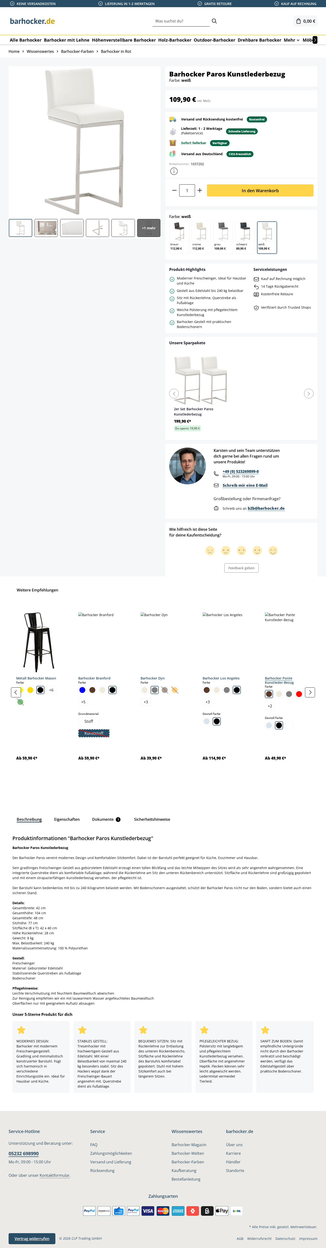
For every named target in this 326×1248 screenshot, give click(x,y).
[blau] (82, 690)
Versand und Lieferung (110, 1162)
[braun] (92, 690)
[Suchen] (214, 21)
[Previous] (174, 393)
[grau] (155, 690)
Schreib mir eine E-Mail (245, 485)
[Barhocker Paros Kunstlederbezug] (84, 141)
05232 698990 (24, 1153)
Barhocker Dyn (153, 678)
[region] (163, 692)
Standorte (235, 1170)
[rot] (299, 694)
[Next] (309, 393)
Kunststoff (96, 734)
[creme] (102, 690)
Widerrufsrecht (259, 1238)
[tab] (29, 819)
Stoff (88, 721)
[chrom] (207, 721)
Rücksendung (102, 1170)
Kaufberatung (184, 1170)
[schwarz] (40, 690)
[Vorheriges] (16, 692)
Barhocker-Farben (188, 1162)
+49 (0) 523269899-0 (241, 471)
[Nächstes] (315, 40)
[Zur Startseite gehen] (32, 21)
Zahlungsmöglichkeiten (111, 1153)
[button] (174, 171)
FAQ (93, 1144)
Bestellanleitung (186, 1179)
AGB (240, 1238)
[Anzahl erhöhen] (200, 190)
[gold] (30, 690)
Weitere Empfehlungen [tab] (37, 590)
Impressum (308, 1238)
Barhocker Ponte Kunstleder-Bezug (279, 680)
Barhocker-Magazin (189, 1144)
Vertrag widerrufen (32, 1238)
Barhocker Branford (94, 678)
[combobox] (181, 21)
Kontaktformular (55, 1175)
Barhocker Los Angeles (221, 678)
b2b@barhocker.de (266, 508)
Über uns (234, 1144)
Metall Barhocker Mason (36, 678)
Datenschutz (285, 1238)
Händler (233, 1162)
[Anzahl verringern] (174, 190)
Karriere (233, 1153)
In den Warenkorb (260, 190)
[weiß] (289, 725)
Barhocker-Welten (188, 1153)
